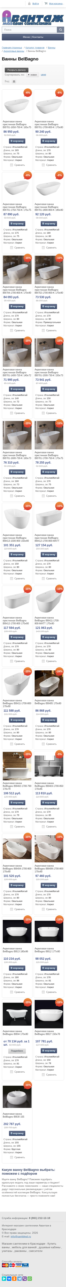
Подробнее (17, 1051)
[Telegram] (19, 1278)
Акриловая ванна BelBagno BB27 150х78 (47, 1032)
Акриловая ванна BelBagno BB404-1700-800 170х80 (17, 868)
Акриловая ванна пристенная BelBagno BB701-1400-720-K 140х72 (17, 372)
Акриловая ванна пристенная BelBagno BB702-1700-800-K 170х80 (49, 290)
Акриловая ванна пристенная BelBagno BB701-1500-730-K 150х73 (49, 372)
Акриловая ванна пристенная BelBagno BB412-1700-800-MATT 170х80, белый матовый (48, 539)
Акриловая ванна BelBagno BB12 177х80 (47, 950)
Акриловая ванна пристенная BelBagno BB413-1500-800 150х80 (16, 538)
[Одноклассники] (14, 1278)
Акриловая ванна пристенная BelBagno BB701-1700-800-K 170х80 (49, 124)
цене (43, 74)
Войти (35, 3)
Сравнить (19, 165)
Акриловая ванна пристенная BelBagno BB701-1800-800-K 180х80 (49, 207)
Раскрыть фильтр (17, 70)
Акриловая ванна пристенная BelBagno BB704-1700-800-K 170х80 (17, 290)
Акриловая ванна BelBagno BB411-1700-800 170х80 (17, 703)
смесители (35, 1250)
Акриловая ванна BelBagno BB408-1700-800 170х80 (49, 868)
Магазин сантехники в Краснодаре (23, 1243)
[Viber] (24, 1278)
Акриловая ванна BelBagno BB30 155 (13, 1115)
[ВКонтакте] (9, 1278)
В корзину (17, 140)
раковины (20, 1250)
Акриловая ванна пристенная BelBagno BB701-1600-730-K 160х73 (17, 455)
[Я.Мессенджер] (4, 1278)
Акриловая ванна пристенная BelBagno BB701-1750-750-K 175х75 (17, 207)
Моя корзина (56, 3)
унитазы (7, 1250)
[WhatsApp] (29, 1278)
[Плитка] (14, 81)
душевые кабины (49, 1247)
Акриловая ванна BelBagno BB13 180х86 (15, 950)
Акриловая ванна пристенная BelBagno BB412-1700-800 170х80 (16, 620)
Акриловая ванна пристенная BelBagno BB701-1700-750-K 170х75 (49, 455)
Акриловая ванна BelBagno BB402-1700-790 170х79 (17, 786)
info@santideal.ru (21, 1236)
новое (34, 75)
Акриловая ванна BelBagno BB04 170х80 (15, 1032)
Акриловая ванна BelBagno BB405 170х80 (48, 702)
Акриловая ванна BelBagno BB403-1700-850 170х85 (49, 786)
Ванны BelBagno (20, 58)
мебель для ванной (24, 1247)
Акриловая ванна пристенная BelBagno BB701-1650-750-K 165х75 (17, 124)
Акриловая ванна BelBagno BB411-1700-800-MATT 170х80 (47, 620)
